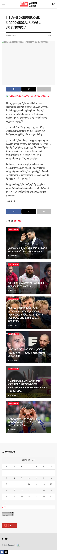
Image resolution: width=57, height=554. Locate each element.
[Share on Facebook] (13, 89)
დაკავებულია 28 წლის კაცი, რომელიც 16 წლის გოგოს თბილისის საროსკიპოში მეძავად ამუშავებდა (28, 386)
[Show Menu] (3, 4)
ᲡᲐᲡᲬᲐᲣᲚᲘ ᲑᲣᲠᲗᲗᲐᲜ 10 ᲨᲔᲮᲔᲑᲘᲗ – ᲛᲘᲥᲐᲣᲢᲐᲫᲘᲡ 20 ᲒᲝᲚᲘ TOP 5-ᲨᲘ (24, 422)
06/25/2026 (13, 256)
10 (6, 484)
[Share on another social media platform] (44, 89)
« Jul (4, 507)
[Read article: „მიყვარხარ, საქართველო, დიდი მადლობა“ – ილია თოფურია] (28, 243)
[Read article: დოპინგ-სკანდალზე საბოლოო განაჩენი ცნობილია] (28, 278)
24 (6, 496)
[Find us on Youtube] (6, 539)
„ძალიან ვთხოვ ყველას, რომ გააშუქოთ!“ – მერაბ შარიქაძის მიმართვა (26, 353)
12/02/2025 (13, 360)
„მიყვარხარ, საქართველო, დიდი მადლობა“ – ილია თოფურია (27, 250)
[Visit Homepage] (28, 4)
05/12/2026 (13, 291)
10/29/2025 (13, 395)
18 (14, 490)
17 (6, 490)
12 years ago (11, 35)
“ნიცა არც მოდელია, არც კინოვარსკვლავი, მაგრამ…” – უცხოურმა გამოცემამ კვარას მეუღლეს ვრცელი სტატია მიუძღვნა (26, 315)
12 (22, 484)
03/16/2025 (13, 430)
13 (29, 484)
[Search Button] (53, 4)
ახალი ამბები (13, 230)
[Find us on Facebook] (2, 539)
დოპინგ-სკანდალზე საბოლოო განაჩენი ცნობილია (26, 285)
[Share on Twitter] (28, 89)
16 (51, 484)
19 (21, 490)
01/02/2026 (13, 325)
